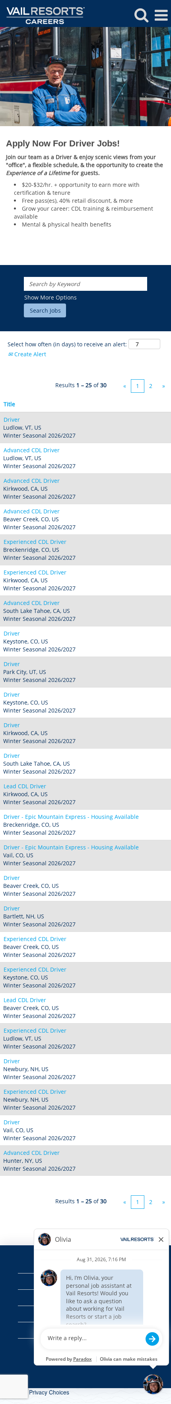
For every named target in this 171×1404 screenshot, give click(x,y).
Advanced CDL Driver (32, 450)
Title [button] (9, 404)
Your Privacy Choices (42, 1392)
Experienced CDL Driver (35, 541)
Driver (12, 419)
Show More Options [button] (50, 297)
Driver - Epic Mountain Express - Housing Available (71, 816)
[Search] (141, 14)
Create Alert (29, 354)
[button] (161, 15)
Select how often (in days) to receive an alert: (67, 344)
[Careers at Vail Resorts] (42, 15)
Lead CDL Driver (25, 786)
